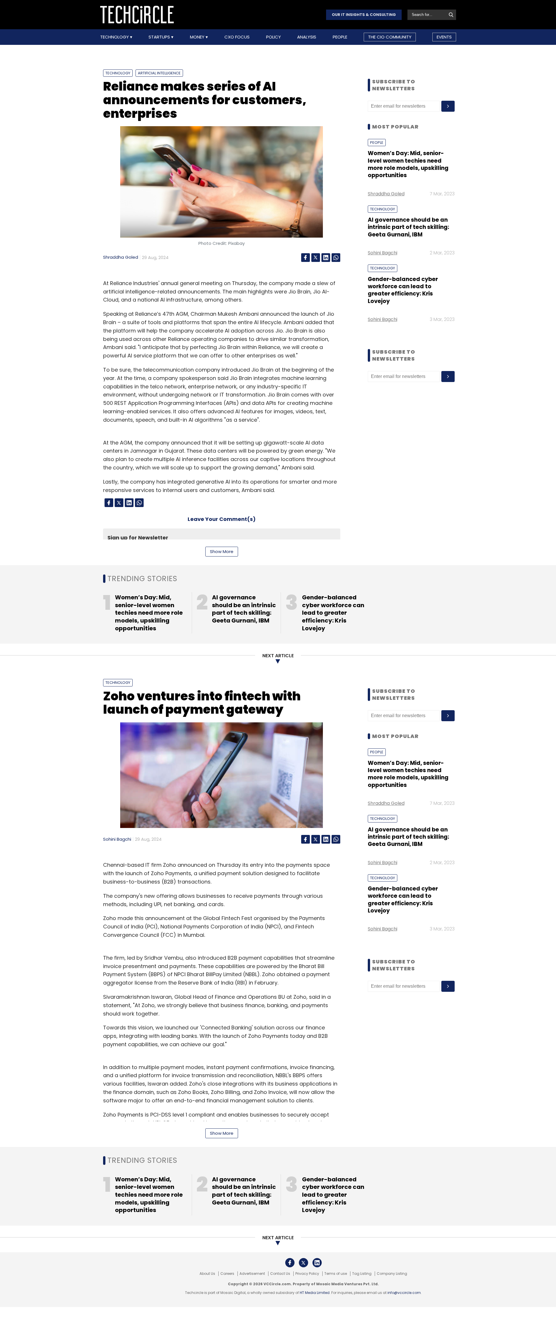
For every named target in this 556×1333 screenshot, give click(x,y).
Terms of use (335, 1273)
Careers (227, 1273)
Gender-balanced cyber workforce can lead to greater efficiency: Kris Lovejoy (403, 290)
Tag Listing (362, 1273)
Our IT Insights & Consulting (364, 14)
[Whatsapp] (336, 257)
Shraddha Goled (120, 257)
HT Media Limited (315, 1292)
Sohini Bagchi (382, 252)
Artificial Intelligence (159, 73)
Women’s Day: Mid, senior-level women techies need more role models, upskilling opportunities (408, 164)
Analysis (306, 37)
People (340, 37)
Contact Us (280, 1273)
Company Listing (392, 1273)
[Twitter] (315, 257)
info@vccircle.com (404, 1292)
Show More (221, 551)
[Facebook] (305, 257)
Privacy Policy (307, 1273)
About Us (207, 1273)
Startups (160, 37)
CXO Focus (237, 37)
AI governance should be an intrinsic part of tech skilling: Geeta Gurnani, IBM (408, 227)
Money (198, 37)
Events (444, 37)
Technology (115, 37)
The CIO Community (389, 37)
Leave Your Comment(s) (222, 519)
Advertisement (252, 1273)
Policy (273, 37)
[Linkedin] (325, 257)
